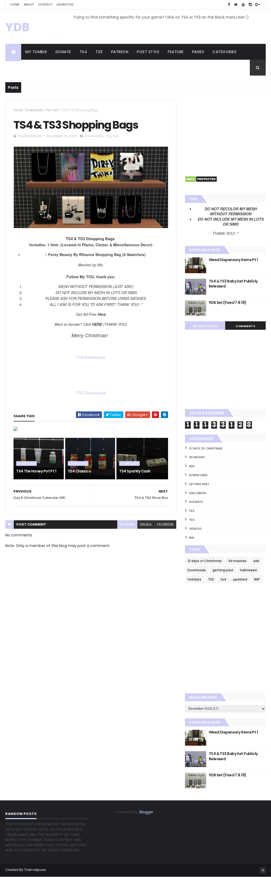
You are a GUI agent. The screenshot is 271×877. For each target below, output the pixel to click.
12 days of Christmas (206, 448)
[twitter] (236, 4)
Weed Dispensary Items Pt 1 (233, 259)
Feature (176, 51)
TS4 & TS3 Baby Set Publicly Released (233, 284)
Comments (245, 326)
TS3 (99, 51)
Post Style (148, 51)
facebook (165, 524)
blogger (127, 524)
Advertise (65, 4)
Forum (48, 67)
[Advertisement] (225, 132)
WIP (191, 538)
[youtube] (243, 4)
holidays (196, 502)
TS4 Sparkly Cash (134, 471)
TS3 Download (91, 393)
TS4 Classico (79, 471)
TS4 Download (91, 357)
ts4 (55, 110)
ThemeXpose (35, 869)
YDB (17, 27)
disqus (146, 524)
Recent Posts (205, 326)
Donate (63, 51)
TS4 (83, 51)
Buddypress (21, 67)
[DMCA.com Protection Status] (201, 181)
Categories (224, 51)
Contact (45, 4)
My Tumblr (36, 51)
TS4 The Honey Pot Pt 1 (36, 471)
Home (15, 4)
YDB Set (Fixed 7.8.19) (227, 302)
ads (192, 466)
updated (195, 529)
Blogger (146, 812)
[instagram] (250, 4)
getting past (199, 484)
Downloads (34, 110)
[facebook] (229, 4)
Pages (198, 51)
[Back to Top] (263, 870)
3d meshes (197, 457)
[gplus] (257, 4)
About (29, 4)
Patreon (120, 51)
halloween (197, 493)
